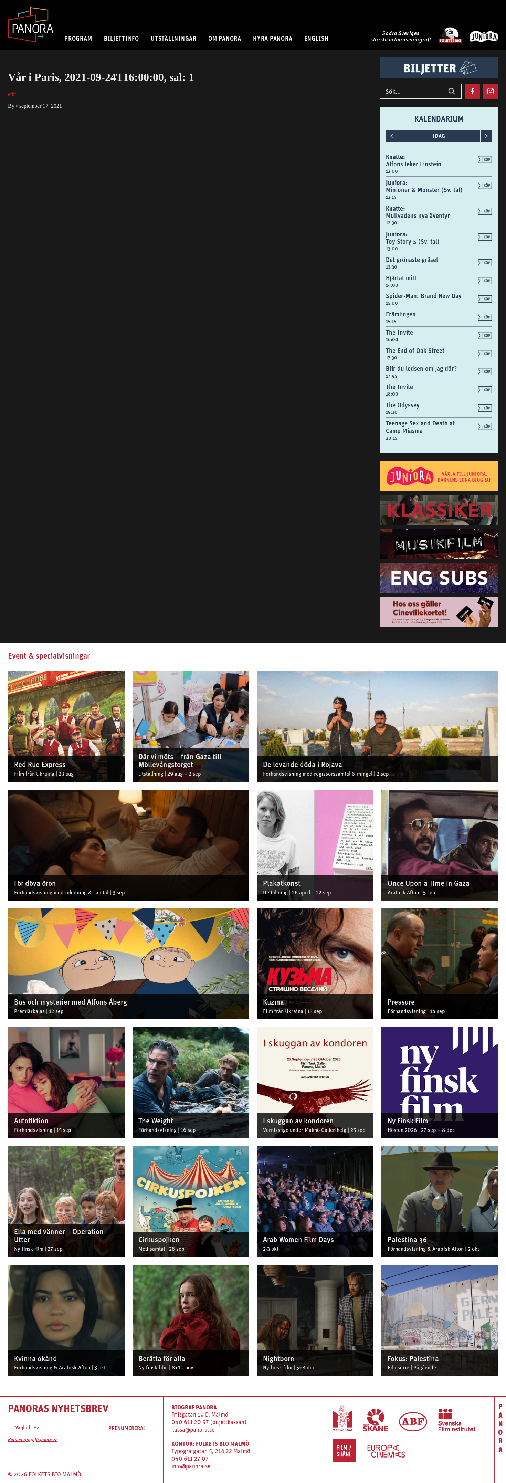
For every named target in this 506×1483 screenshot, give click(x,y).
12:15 (391, 197)
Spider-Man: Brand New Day (424, 295)
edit (12, 94)
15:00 (392, 303)
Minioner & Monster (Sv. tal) (424, 189)
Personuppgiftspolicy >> (32, 1440)
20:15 (391, 438)
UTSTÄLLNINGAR (174, 38)
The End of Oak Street (415, 350)
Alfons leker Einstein (413, 164)
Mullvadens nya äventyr (418, 215)
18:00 (392, 394)
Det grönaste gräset (412, 259)
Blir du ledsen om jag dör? (421, 368)
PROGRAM (78, 38)
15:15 (391, 321)
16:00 (392, 339)
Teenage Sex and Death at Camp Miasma (420, 427)
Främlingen (401, 314)
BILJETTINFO (121, 38)
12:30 (391, 222)
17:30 (391, 357)
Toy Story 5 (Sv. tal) (413, 241)
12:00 (392, 171)
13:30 (391, 267)
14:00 (392, 285)
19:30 (392, 412)
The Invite (399, 332)
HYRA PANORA (272, 38)
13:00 (392, 248)
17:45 (391, 376)
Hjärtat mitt (401, 278)
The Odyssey (403, 405)
